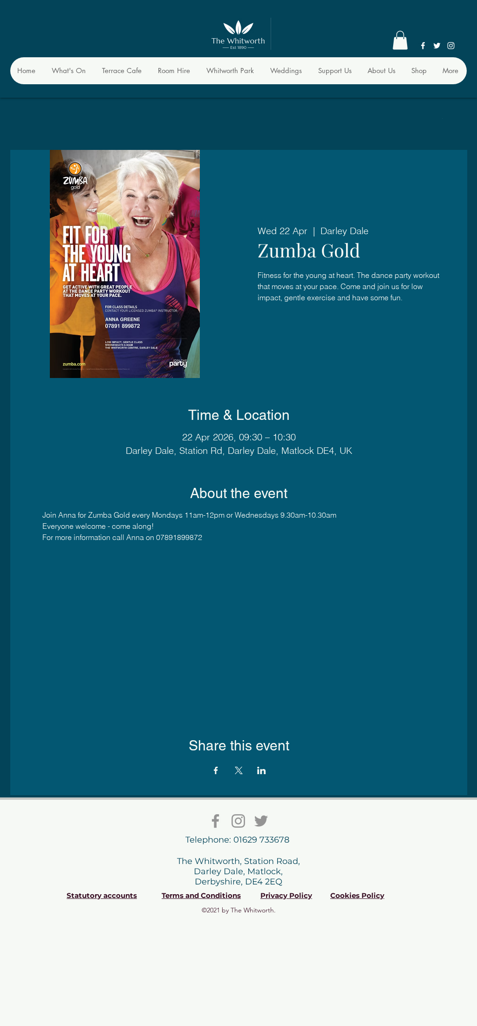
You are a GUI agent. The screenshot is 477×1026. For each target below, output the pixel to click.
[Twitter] (437, 45)
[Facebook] (423, 45)
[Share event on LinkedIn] (261, 770)
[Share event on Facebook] (215, 770)
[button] (400, 40)
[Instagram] (451, 45)
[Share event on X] (238, 770)
